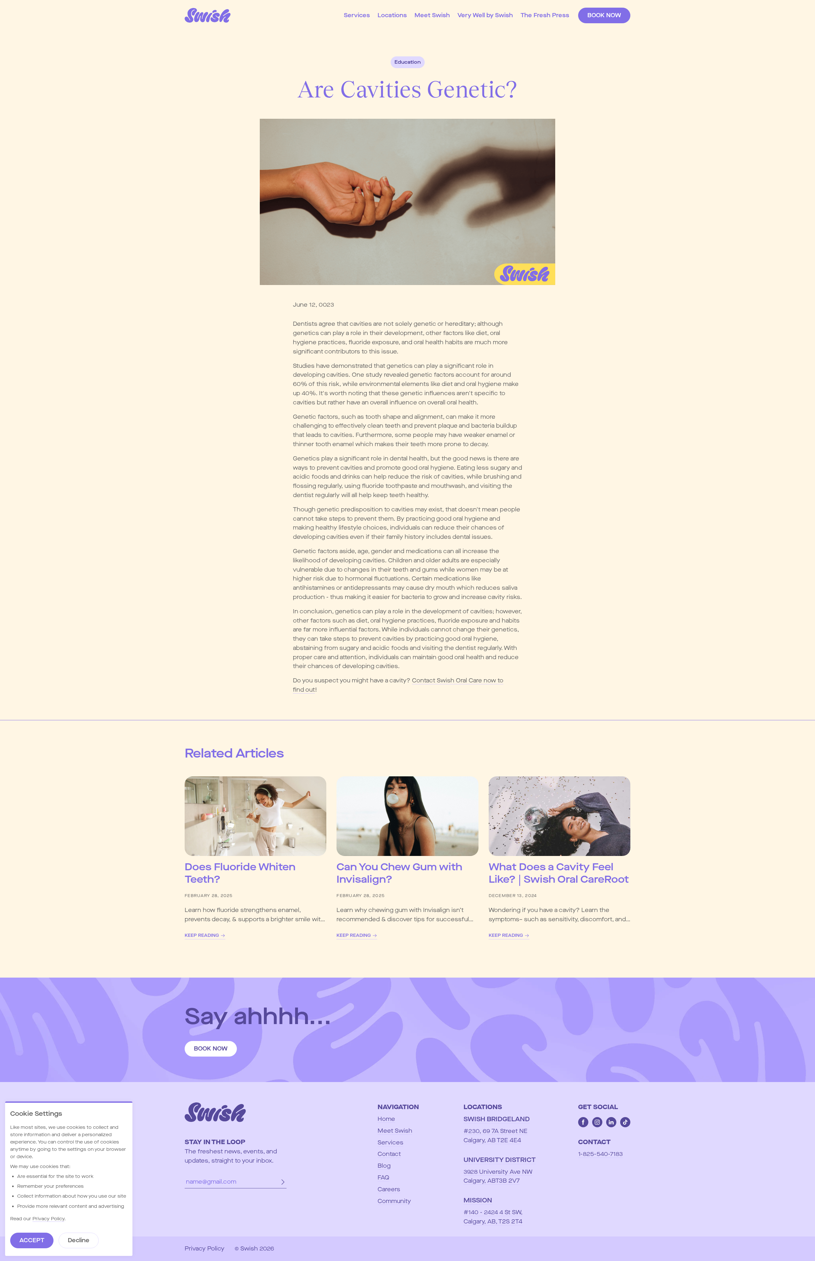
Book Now (604, 15)
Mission (478, 1200)
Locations (392, 15)
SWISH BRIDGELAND (497, 1119)
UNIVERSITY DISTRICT (500, 1160)
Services (357, 15)
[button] (392, 15)
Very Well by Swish (485, 15)
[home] (207, 15)
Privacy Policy (48, 1219)
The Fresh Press (545, 15)
